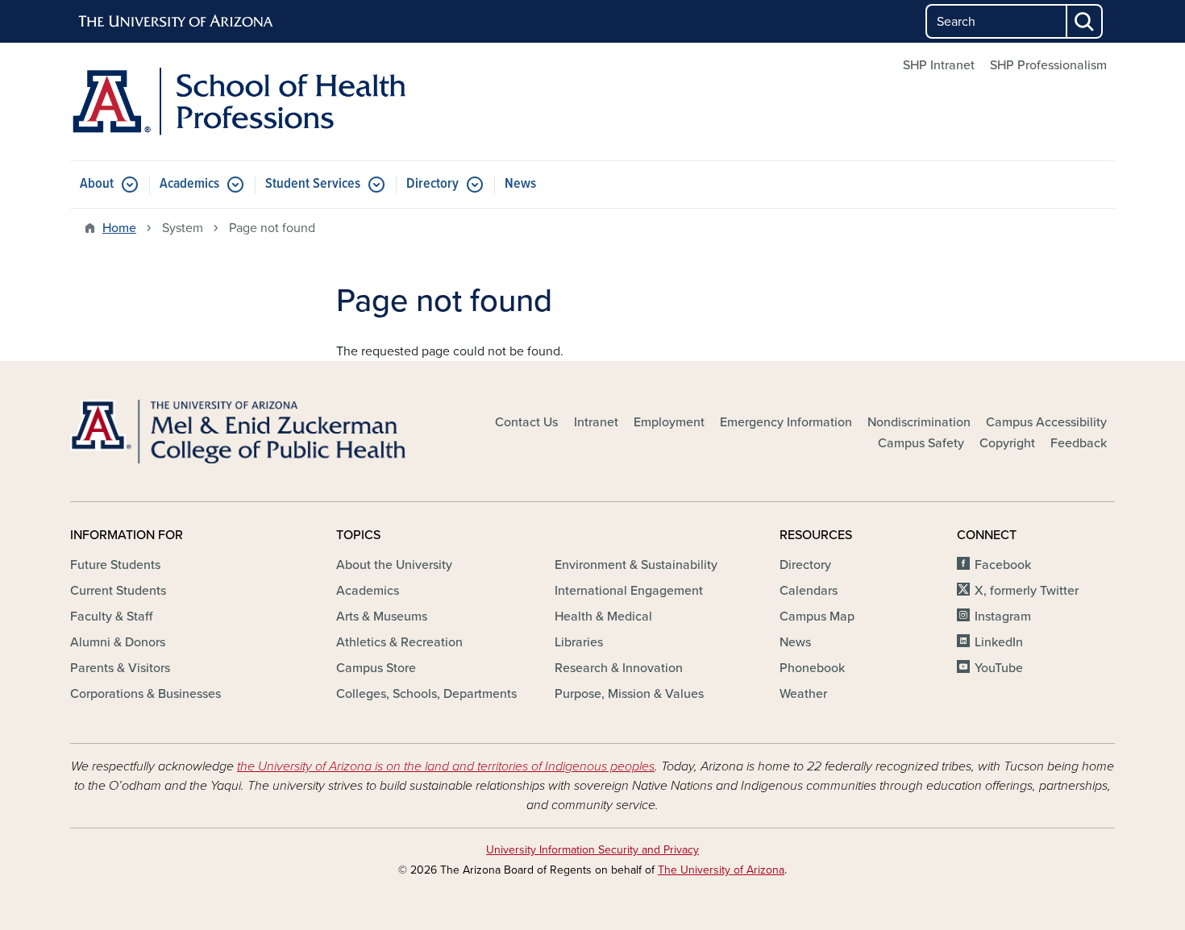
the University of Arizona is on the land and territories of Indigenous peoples (446, 766)
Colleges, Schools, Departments (426, 694)
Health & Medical (603, 616)
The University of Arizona (721, 870)
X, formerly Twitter (1027, 591)
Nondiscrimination (919, 422)
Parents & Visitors (120, 668)
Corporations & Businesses (145, 694)
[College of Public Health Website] (237, 432)
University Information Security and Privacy (592, 850)
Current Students (118, 591)
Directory (432, 184)
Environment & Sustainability (636, 565)
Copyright (1007, 443)
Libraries (579, 642)
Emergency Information (786, 422)
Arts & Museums (381, 616)
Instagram (1003, 616)
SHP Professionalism (1048, 65)
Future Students (115, 565)
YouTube (999, 668)
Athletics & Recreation (399, 642)
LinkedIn (999, 642)
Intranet (596, 422)
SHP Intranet (939, 65)
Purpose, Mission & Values (629, 694)
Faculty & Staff (111, 616)
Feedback (1078, 443)
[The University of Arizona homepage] (176, 22)
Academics (189, 184)
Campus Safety (921, 443)
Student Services (312, 184)
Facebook (1003, 565)
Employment (669, 422)
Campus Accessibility (1046, 422)
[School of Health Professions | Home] (237, 101)
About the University (394, 565)
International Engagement (629, 591)
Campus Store (376, 668)
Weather (803, 694)
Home (119, 228)
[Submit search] (1085, 21)
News (520, 184)
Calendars (809, 591)
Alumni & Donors (117, 642)
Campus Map (817, 616)
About (97, 184)
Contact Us (526, 422)
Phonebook (812, 668)
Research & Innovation (619, 668)
